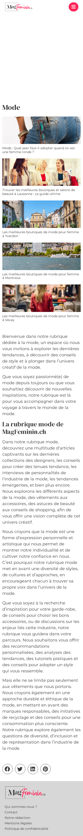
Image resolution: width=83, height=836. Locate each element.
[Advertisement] (41, 57)
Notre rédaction (17, 818)
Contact (11, 812)
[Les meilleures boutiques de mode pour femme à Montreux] (41, 256)
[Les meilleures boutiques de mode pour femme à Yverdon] (41, 214)
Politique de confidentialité (26, 829)
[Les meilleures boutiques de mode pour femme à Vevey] (41, 298)
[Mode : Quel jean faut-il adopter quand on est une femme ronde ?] (41, 130)
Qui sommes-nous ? (21, 807)
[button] (73, 6)
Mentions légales (18, 823)
